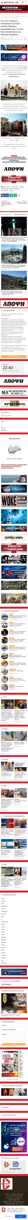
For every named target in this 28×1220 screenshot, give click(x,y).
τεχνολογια (3, 955)
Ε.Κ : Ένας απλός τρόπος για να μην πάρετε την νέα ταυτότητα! (6, 852)
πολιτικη (3, 944)
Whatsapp (15, 195)
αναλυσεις (3, 908)
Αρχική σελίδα (4, 14)
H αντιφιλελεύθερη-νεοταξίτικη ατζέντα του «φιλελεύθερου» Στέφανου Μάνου (20, 775)
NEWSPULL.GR (11, 2)
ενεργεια (3, 926)
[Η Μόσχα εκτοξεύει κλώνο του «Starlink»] (4, 687)
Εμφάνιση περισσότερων (21, 214)
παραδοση (3, 942)
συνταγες (3, 952)
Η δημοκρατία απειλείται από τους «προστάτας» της (6, 774)
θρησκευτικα (5, 190)
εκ (1, 919)
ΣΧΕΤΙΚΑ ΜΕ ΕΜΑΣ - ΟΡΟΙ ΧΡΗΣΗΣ (14, 1203)
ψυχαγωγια (3, 963)
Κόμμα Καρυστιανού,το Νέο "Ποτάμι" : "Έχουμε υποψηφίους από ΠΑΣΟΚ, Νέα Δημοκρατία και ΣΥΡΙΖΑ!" (20, 881)
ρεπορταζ (3, 947)
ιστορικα (3, 932)
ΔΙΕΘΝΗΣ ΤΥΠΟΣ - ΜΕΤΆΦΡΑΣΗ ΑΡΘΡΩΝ (14, 1201)
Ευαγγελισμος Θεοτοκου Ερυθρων (11, 188)
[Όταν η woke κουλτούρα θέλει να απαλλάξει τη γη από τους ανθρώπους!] (4, 624)
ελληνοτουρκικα (4, 921)
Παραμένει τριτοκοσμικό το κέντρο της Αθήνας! (20, 801)
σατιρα (2, 950)
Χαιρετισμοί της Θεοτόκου (17, 1194)
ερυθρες (22, 186)
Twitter (11, 195)
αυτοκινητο (3, 914)
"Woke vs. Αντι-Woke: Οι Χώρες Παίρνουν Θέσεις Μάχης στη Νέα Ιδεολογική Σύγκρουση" (7, 832)
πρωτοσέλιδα (9, 1079)
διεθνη (2, 916)
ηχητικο (3, 929)
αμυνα (2, 903)
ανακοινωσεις (4, 906)
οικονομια (3, 937)
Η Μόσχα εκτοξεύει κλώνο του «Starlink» (16, 687)
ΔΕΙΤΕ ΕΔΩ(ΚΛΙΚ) (6, 984)
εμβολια (3, 924)
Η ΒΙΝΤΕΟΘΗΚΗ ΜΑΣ (14, 1199)
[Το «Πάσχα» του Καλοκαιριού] (4, 671)
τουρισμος (3, 957)
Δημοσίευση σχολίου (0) (14, 356)
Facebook (5, 195)
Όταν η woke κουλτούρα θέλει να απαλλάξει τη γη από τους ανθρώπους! (17, 625)
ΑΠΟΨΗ (7, 1194)
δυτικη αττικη (14, 186)
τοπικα (9, 14)
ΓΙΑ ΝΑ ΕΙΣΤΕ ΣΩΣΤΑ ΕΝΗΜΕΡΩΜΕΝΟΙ (14, 162)
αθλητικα (3, 901)
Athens (5, 364)
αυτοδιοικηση (4, 911)
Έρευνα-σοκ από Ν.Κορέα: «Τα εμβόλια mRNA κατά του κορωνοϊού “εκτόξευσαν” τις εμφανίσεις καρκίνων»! (14, 466)
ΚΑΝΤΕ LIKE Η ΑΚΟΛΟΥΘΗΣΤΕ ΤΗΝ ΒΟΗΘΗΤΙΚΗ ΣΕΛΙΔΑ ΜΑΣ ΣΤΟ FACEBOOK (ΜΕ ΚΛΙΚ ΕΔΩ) (14, 159)
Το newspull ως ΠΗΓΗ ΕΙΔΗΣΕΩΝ (14, 1196)
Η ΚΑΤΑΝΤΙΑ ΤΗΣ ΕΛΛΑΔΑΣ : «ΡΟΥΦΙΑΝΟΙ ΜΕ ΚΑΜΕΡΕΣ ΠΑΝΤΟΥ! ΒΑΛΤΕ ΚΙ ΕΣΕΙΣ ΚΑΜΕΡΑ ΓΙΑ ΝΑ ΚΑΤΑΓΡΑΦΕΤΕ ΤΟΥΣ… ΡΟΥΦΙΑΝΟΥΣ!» (7, 882)
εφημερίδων (16, 1079)
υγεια (2, 960)
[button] (26, 2)
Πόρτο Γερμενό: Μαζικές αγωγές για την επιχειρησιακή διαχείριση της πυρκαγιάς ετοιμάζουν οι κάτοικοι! (12, 293)
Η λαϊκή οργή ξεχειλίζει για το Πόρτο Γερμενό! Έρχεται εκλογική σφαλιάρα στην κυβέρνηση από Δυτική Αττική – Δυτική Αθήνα (13, 266)
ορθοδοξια (3, 939)
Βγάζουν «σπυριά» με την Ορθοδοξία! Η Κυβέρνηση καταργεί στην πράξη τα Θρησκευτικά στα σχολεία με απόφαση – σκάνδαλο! (17, 657)
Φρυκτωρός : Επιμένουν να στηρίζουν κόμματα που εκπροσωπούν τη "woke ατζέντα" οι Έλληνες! (20, 832)
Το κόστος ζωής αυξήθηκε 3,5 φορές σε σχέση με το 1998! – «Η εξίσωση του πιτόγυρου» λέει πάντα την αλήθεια (17, 665)
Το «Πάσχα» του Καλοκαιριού (16, 670)
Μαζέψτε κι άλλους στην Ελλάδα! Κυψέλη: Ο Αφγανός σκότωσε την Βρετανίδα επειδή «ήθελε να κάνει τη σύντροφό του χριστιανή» (7, 803)
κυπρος (3, 934)
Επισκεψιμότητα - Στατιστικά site (14, 1198)
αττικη (8, 186)
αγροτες (3, 898)
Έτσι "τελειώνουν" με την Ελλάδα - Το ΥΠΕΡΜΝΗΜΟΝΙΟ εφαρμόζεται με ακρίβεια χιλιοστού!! (19, 853)
